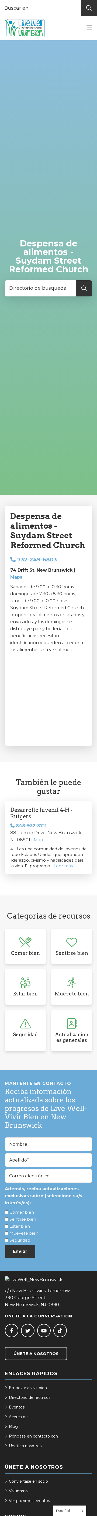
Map (38, 839)
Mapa (16, 577)
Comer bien (21, 1212)
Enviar (20, 1251)
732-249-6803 (36, 559)
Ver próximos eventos (29, 1500)
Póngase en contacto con (33, 1436)
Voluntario (18, 1491)
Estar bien (19, 1226)
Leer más (63, 865)
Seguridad (19, 1240)
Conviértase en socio (28, 1481)
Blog (13, 1426)
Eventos (17, 1407)
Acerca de (18, 1416)
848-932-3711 (31, 825)
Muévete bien (23, 1233)
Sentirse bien (22, 1219)
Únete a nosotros (35, 1353)
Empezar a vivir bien (28, 1387)
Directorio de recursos (29, 1397)
